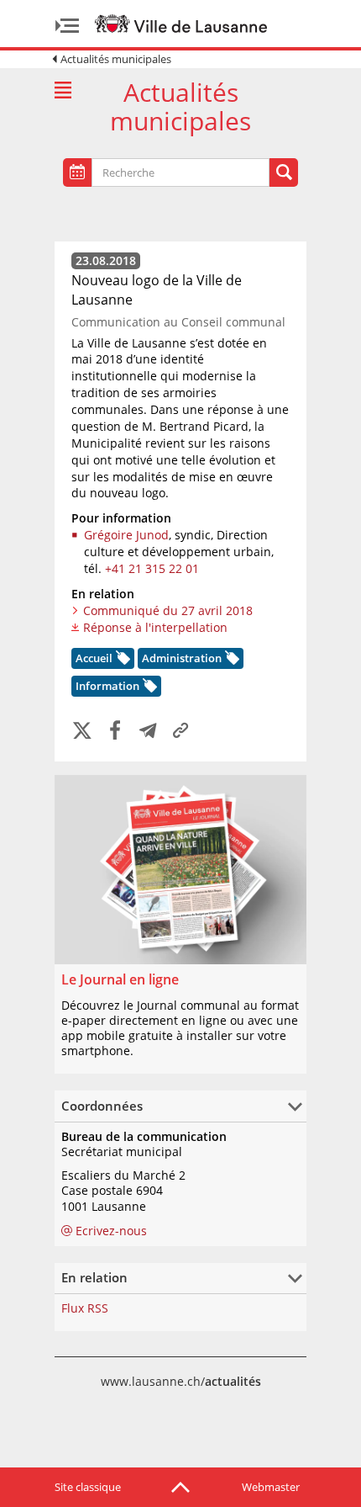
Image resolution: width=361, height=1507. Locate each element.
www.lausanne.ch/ (181, 1381)
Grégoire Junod (126, 535)
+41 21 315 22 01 (152, 568)
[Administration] (230, 660)
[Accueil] (121, 660)
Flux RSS (84, 1308)
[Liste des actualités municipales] (63, 90)
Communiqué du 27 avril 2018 (168, 610)
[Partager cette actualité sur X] (82, 731)
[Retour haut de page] (180, 1486)
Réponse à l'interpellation (155, 627)
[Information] (148, 688)
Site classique (88, 1486)
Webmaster (271, 1486)
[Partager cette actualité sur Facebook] (115, 731)
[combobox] (180, 172)
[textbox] (138, 173)
